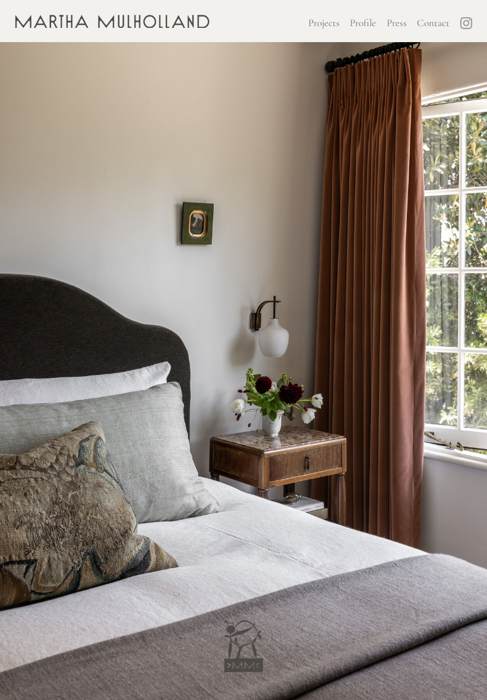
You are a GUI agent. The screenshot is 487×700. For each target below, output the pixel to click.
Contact (433, 23)
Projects (324, 23)
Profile (363, 23)
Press (397, 23)
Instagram (466, 21)
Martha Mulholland (112, 25)
